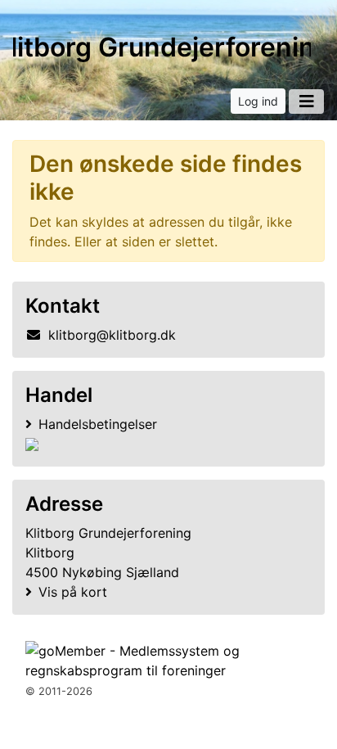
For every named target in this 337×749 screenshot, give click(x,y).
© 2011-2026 (58, 691)
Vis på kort (72, 592)
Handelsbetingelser (97, 424)
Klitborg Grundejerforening (162, 47)
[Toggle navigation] (306, 101)
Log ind (258, 101)
